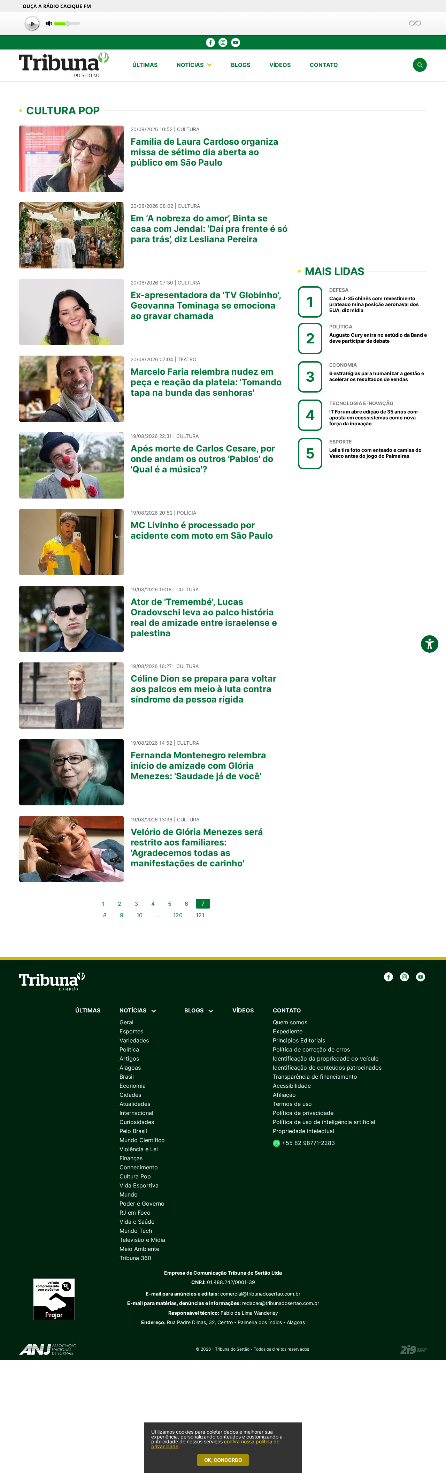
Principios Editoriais (299, 1040)
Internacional (136, 1112)
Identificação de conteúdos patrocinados (327, 1067)
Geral (126, 1022)
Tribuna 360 (135, 1257)
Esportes (131, 1031)
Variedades (134, 1040)
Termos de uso (292, 1103)
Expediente (287, 1031)
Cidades (130, 1094)
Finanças (131, 1158)
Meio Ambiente (139, 1248)
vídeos (280, 64)
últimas (144, 64)
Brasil (127, 1076)
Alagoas (130, 1067)
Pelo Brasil (133, 1130)
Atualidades (135, 1103)
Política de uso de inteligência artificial (324, 1121)
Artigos (129, 1058)
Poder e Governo (142, 1203)
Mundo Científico (142, 1140)
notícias (190, 64)
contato (324, 64)
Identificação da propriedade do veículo (326, 1058)
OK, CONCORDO (223, 1460)
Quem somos (290, 1022)
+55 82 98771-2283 (307, 1142)
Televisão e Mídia (142, 1239)
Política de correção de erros (311, 1049)
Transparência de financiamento (315, 1076)
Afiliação (284, 1094)
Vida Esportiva (139, 1185)
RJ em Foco (135, 1212)
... (158, 915)
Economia (133, 1085)
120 (178, 915)
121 (200, 915)
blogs (240, 64)
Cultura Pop (135, 1176)
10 (140, 915)
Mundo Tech (136, 1230)
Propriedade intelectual (303, 1130)
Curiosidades (137, 1121)
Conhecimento (139, 1167)
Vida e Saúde (137, 1221)
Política (129, 1049)
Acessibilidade (292, 1085)
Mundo (129, 1194)
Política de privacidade (303, 1112)
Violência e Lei (139, 1149)
